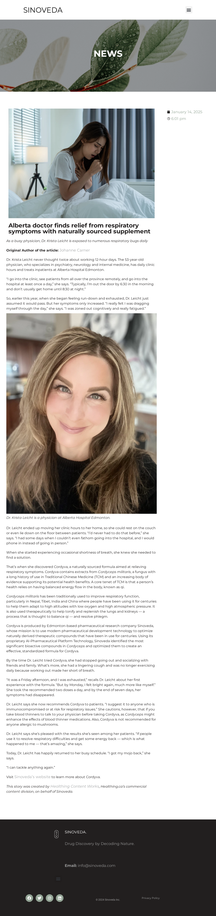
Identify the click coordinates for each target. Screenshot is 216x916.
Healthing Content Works (74, 786)
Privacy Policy (151, 898)
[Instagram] (49, 898)
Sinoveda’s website (32, 777)
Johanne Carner (74, 250)
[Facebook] (29, 898)
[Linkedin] (59, 898)
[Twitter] (39, 898)
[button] (188, 9)
